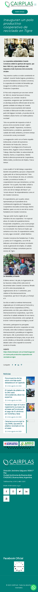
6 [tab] (16, 447)
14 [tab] (8, 448)
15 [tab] (10, 448)
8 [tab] (21, 447)
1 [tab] (5, 447)
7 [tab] (19, 447)
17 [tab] (15, 448)
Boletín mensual (19, 11)
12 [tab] (30, 447)
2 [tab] (7, 447)
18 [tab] (17, 448)
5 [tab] (14, 447)
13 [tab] (33, 447)
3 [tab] (9, 447)
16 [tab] (13, 448)
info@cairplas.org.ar (14, 486)
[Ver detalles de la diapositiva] (11, 443)
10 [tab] (26, 447)
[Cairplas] (19, 4)
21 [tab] (24, 448)
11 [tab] (28, 447)
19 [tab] (20, 448)
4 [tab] (12, 447)
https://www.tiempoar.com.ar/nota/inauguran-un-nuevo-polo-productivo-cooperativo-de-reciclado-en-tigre (19, 354)
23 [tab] (29, 448)
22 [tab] (27, 448)
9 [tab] (23, 447)
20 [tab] (22, 448)
